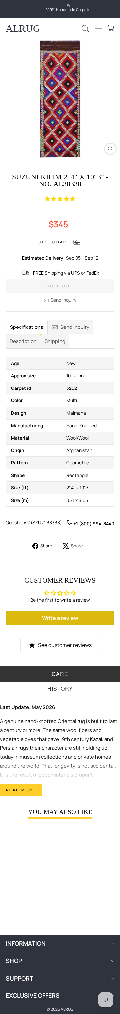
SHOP (14, 961)
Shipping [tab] (55, 341)
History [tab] (60, 688)
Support (19, 978)
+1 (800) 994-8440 (93, 523)
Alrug (23, 28)
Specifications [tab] (26, 327)
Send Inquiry (63, 300)
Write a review (60, 618)
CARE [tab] (60, 674)
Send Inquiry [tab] (74, 327)
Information (26, 943)
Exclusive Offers (33, 995)
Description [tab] (23, 341)
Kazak (96, 739)
